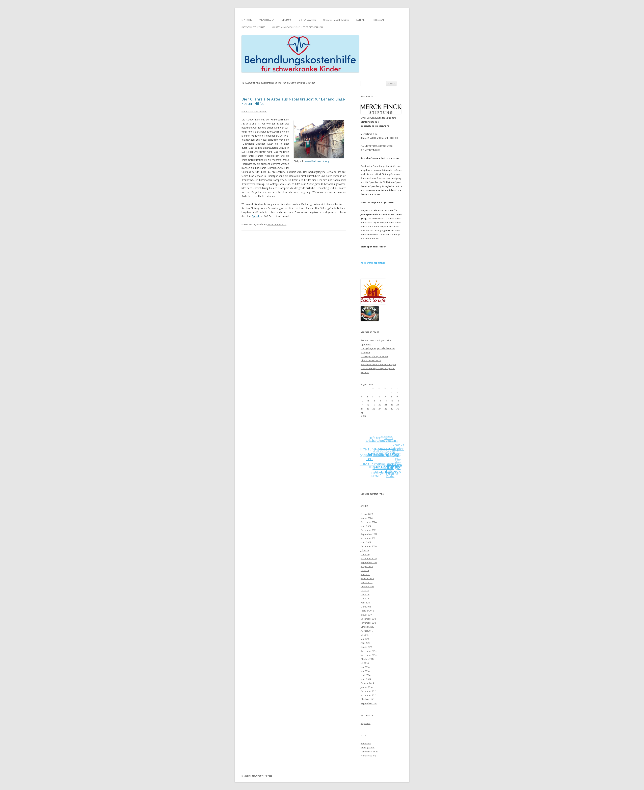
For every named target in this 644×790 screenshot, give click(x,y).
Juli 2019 (365, 570)
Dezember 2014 (369, 650)
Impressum (378, 19)
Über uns (286, 19)
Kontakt (361, 19)
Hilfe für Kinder (376, 445)
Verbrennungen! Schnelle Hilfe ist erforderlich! (297, 27)
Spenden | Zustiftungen (336, 19)
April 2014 (365, 675)
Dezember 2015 (369, 618)
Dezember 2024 (369, 522)
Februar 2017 (367, 578)
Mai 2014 (365, 671)
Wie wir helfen (266, 19)
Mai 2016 (365, 598)
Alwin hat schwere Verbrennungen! (378, 364)
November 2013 (369, 695)
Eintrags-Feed (367, 747)
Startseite (246, 19)
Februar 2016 (367, 610)
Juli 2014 (365, 663)
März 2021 (366, 542)
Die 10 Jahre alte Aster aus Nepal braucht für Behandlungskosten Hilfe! (293, 101)
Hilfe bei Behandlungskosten (388, 443)
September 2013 (369, 703)
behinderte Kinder (396, 465)
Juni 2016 (365, 594)
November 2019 (369, 558)
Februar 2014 (367, 683)
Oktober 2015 (367, 626)
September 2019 (369, 562)
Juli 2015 (365, 634)
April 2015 (365, 642)
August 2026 (367, 514)
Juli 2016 (365, 590)
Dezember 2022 (369, 530)
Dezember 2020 (369, 546)
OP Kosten (393, 438)
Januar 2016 (366, 614)
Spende (256, 216)
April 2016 (365, 602)
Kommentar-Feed (369, 751)
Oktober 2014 (367, 658)
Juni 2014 (365, 667)
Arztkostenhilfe (389, 458)
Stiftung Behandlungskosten (394, 450)
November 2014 (369, 654)
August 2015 (367, 630)
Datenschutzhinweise (253, 27)
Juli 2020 (365, 550)
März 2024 (366, 526)
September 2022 (369, 534)
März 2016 (366, 606)
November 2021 (369, 538)
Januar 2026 (366, 518)
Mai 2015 (365, 638)
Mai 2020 (365, 554)
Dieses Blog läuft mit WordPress (256, 775)
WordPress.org (368, 755)
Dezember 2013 (369, 691)
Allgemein (365, 723)
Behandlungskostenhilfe (385, 472)
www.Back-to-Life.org (317, 161)
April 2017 (365, 574)
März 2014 (366, 679)
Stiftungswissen (307, 19)
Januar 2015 (366, 646)
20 (380, 404)
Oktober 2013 (367, 699)
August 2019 (367, 566)
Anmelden (366, 743)
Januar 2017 (366, 582)
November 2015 (369, 622)
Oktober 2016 (367, 586)
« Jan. (363, 415)
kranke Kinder (401, 452)
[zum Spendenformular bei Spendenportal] (370, 320)
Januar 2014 (366, 687)
